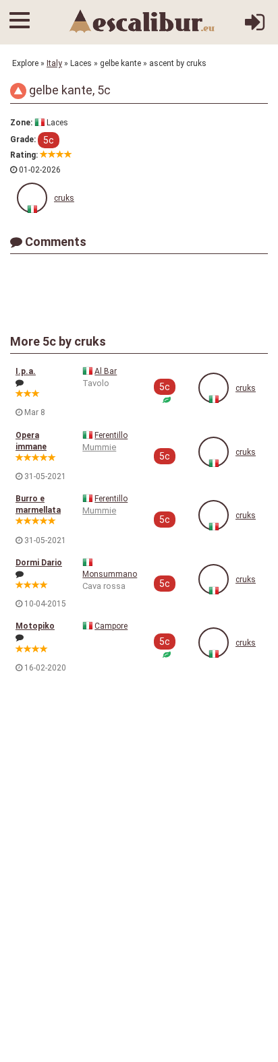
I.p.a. (26, 371)
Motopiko (35, 626)
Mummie (99, 447)
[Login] (255, 27)
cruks (64, 198)
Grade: (23, 139)
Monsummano (109, 574)
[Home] (142, 21)
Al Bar (105, 371)
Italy (54, 63)
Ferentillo (111, 435)
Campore (111, 626)
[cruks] (32, 198)
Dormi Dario (39, 562)
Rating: (24, 155)
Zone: (21, 122)
